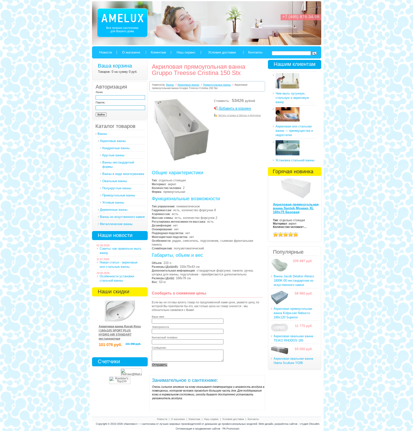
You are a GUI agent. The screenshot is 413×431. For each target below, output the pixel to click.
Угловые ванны (113, 202)
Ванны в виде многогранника (123, 174)
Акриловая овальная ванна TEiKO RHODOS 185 (293, 338)
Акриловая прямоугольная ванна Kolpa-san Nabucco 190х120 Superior (293, 313)
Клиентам (158, 52)
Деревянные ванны (113, 209)
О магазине (131, 52)
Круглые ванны (113, 155)
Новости (105, 52)
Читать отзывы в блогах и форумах (239, 115)
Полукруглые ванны (116, 188)
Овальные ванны (114, 181)
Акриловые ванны (113, 141)
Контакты (255, 52)
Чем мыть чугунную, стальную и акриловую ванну (292, 98)
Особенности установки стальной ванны (117, 278)
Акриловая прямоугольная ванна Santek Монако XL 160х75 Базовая (296, 208)
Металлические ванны (116, 224)
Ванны (102, 134)
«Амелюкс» (130, 423)
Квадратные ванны (116, 148)
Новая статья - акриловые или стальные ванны (118, 264)
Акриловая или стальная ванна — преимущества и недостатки (294, 131)
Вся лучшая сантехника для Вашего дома (122, 29)
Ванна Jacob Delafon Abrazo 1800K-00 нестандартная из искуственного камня (294, 280)
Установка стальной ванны (295, 160)
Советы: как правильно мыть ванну (120, 251)
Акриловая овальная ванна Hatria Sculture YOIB (293, 361)
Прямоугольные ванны (118, 195)
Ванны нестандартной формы (118, 164)
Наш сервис (186, 52)
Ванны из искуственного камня (122, 217)
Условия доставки (222, 52)
